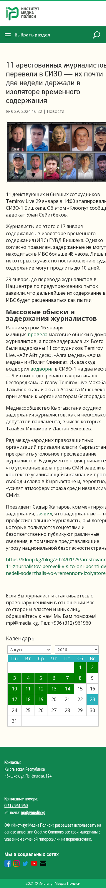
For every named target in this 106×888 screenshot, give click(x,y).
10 (14, 688)
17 (14, 699)
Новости (55, 111)
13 (54, 688)
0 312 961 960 (16, 805)
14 (67, 688)
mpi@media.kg (33, 812)
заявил (44, 513)
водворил (42, 369)
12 (41, 688)
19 (41, 699)
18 (28, 699)
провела (37, 334)
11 (28, 688)
